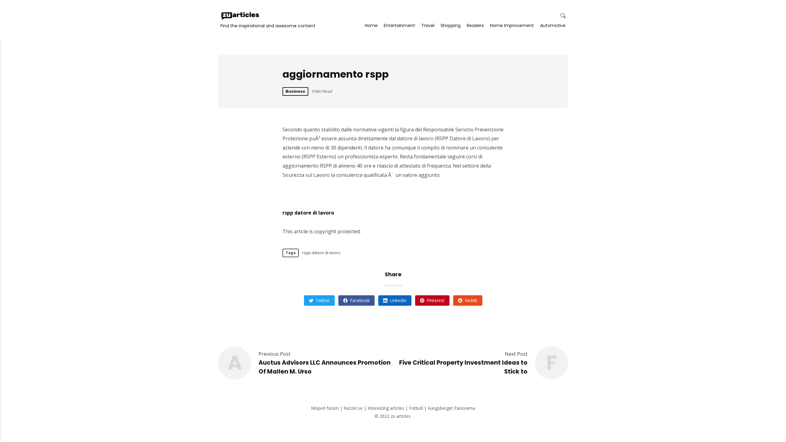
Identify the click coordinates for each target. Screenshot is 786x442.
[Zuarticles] (240, 16)
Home (371, 25)
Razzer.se (353, 408)
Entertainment (399, 25)
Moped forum (325, 408)
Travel (427, 25)
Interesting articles (386, 408)
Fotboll (416, 408)
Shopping (451, 25)
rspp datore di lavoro (308, 212)
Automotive (553, 25)
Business (295, 91)
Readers (475, 25)
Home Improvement (512, 25)
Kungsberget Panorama (451, 408)
